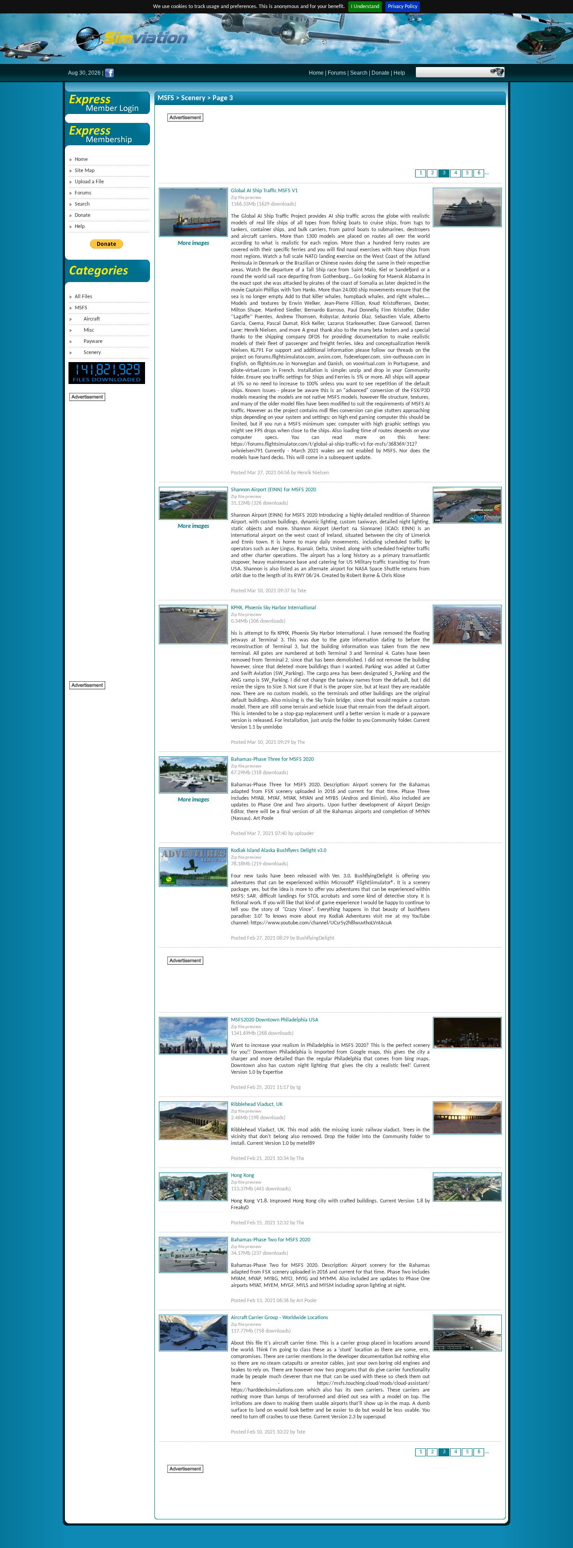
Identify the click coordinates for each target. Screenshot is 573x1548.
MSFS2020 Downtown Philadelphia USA (274, 1020)
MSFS (81, 308)
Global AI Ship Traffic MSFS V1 (264, 191)
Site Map (84, 170)
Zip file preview (246, 197)
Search (359, 73)
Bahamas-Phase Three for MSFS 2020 (272, 759)
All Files (83, 296)
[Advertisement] (105, 536)
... (487, 173)
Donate (380, 73)
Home (316, 73)
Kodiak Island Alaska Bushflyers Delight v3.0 (278, 850)
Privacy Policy (402, 6)
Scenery (92, 352)
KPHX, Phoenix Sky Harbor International (273, 608)
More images (193, 243)
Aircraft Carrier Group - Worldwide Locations (279, 1317)
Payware (93, 341)
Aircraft (92, 319)
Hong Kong (242, 1175)
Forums (337, 73)
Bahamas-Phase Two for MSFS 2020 (270, 1240)
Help (399, 73)
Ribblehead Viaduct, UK (256, 1104)
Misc (89, 330)
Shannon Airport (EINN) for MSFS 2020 (273, 490)
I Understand (365, 6)
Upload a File (89, 182)
